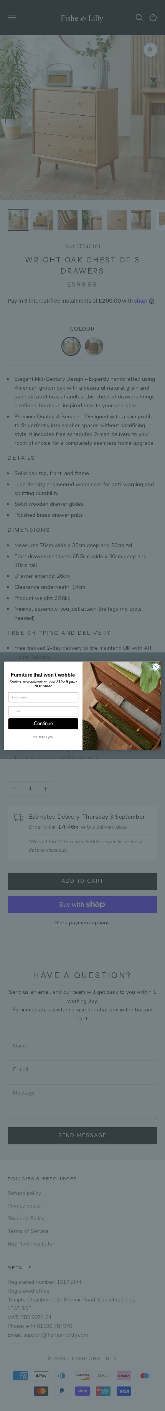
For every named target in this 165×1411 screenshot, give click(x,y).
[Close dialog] (155, 666)
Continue (43, 723)
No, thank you (43, 737)
